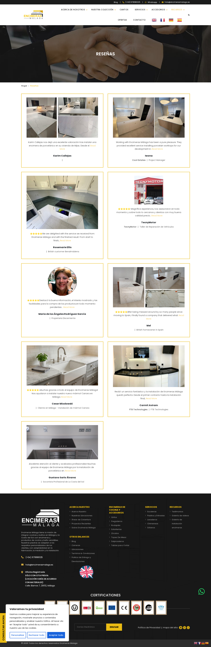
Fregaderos (116, 521)
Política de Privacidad (149, 627)
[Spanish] (181, 19)
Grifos (114, 517)
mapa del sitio (170, 627)
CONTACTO (139, 19)
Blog (116, 2)
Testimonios (177, 511)
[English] (156, 19)
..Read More (157, 149)
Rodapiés (115, 525)
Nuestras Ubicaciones (82, 515)
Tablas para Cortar (120, 545)
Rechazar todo (36, 635)
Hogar (24, 85)
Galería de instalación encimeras (177, 523)
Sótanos (151, 527)
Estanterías (116, 529)
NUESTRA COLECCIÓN (102, 9)
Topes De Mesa (118, 537)
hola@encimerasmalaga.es (39, 564)
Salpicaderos (117, 541)
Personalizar (17, 635)
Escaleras (151, 511)
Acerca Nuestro (79, 511)
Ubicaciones (77, 549)
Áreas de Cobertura (81, 519)
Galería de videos (180, 515)
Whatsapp (152, 2)
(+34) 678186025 (34, 557)
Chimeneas (152, 523)
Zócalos (115, 533)
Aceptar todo (56, 635)
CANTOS (124, 9)
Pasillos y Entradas (156, 515)
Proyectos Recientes (81, 523)
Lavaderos (152, 519)
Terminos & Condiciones (83, 553)
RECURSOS (176, 9)
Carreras (76, 545)
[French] (164, 19)
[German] (173, 19)
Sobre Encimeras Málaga (84, 527)
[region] (37, 622)
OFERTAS (122, 19)
